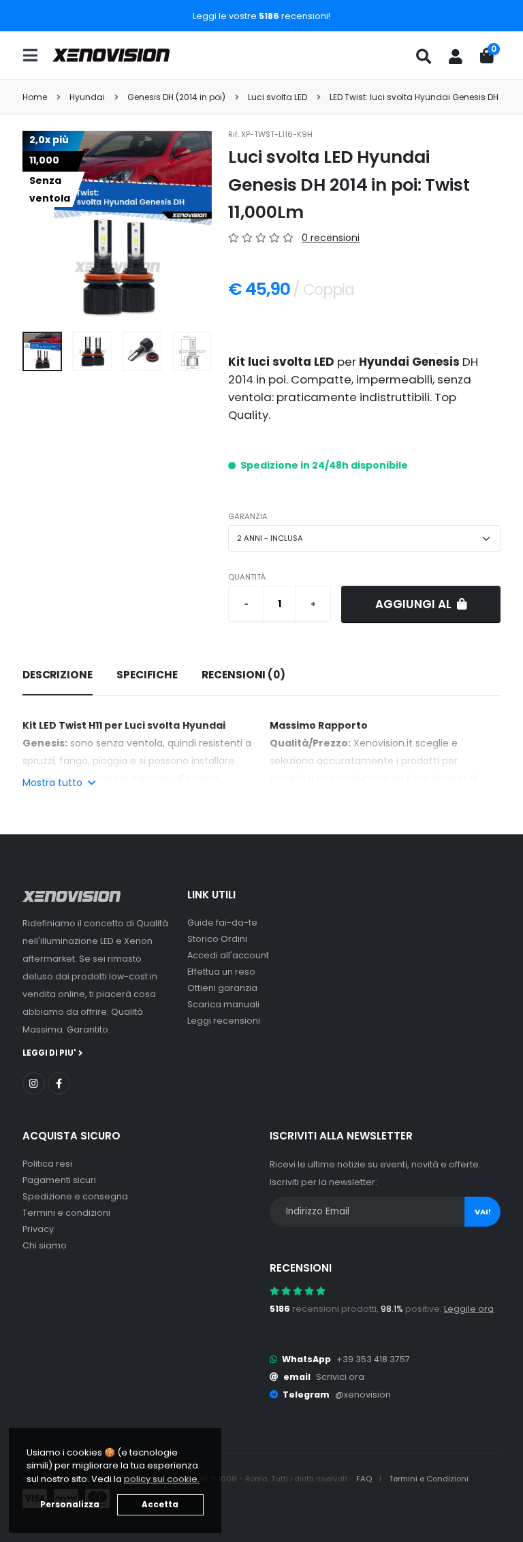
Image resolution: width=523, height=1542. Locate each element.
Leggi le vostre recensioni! (261, 16)
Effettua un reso (221, 971)
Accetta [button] (160, 1504)
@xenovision (363, 1394)
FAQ (365, 1478)
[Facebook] (59, 1083)
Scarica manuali (223, 1004)
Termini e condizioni (66, 1212)
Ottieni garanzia (222, 988)
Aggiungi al (414, 604)
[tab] (57, 675)
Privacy (38, 1229)
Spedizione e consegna (75, 1196)
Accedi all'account (228, 955)
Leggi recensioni (223, 1020)
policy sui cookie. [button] (162, 1479)
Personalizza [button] (69, 1504)
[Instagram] (33, 1083)
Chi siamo (44, 1245)
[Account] (455, 56)
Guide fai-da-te (222, 922)
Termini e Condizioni (429, 1478)
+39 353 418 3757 (373, 1359)
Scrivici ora (340, 1377)
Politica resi (47, 1163)
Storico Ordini (217, 939)
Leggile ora (469, 1309)
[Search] (423, 56)
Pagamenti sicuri (59, 1180)
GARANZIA (248, 516)
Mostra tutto (53, 782)
